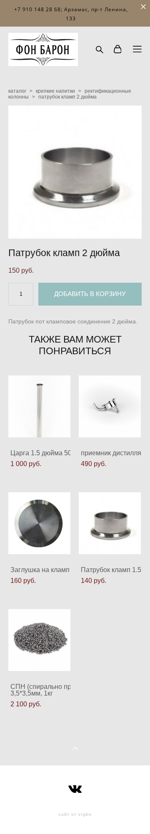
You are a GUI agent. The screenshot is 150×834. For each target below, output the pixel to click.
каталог (17, 91)
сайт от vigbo (75, 814)
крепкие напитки (55, 91)
